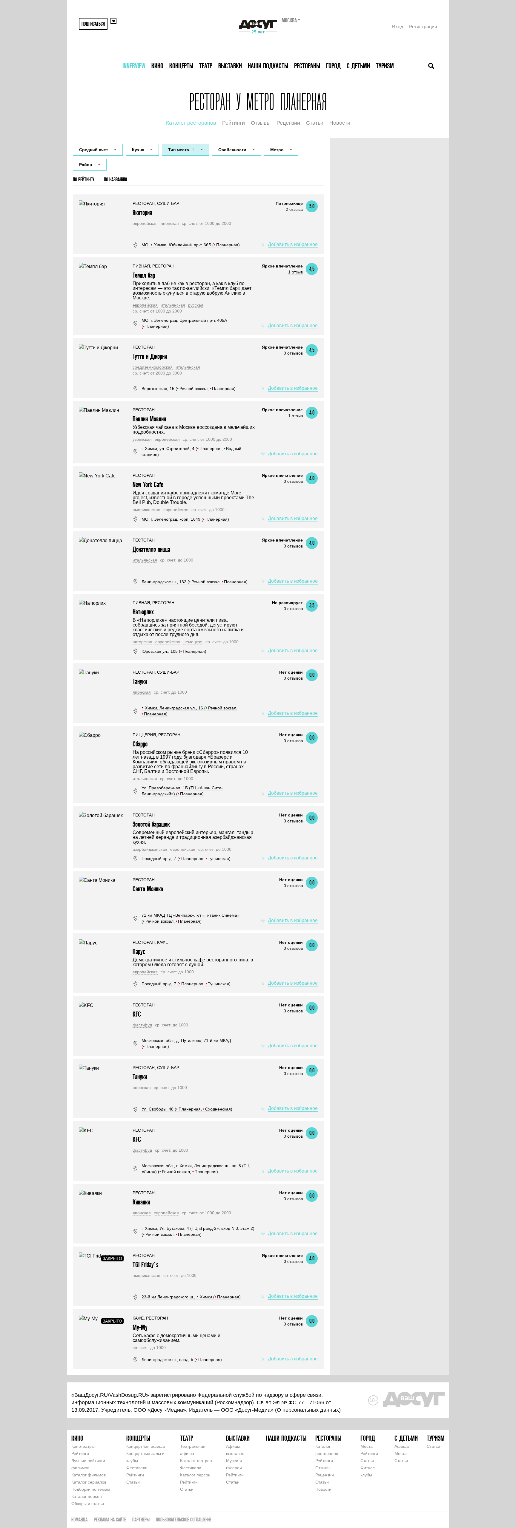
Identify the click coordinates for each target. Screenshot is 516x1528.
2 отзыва (294, 209)
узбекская (142, 439)
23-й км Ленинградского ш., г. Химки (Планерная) (191, 1297)
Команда (79, 1519)
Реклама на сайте (110, 1519)
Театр (205, 65)
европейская (145, 223)
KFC (137, 1014)
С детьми (358, 65)
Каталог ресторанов (191, 123)
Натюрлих (143, 611)
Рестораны (307, 65)
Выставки (230, 65)
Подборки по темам (90, 1489)
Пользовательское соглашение (183, 1519)
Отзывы (261, 123)
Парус (139, 951)
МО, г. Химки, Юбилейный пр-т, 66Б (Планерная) (191, 244)
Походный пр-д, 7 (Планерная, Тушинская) (186, 858)
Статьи (314, 123)
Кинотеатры (83, 1446)
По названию (115, 179)
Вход (397, 26)
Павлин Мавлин (149, 419)
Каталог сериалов (88, 1482)
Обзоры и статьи (87, 1503)
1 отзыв (295, 272)
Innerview (133, 65)
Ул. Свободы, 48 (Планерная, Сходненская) (187, 1109)
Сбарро (140, 744)
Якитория (142, 212)
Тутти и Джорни (150, 356)
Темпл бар (144, 275)
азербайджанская (150, 849)
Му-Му (140, 1327)
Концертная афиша (145, 1446)
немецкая (192, 641)
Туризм (385, 65)
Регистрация (423, 26)
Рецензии (288, 123)
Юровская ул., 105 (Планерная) (174, 651)
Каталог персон (86, 1496)
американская (146, 509)
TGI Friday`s (146, 1264)
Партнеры (141, 1519)
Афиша (401, 1446)
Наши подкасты (268, 65)
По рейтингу (83, 179)
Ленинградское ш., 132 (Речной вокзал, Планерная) (195, 581)
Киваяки (141, 1202)
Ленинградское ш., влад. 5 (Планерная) (182, 1359)
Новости (339, 123)
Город (333, 65)
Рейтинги (233, 123)
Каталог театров (196, 1460)
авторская (142, 641)
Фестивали (137, 1467)
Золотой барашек (151, 824)
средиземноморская (153, 367)
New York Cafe (148, 484)
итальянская (173, 305)
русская (195, 305)
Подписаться (93, 24)
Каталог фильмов (88, 1475)
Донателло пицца (151, 549)
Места (366, 1446)
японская (170, 223)
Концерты (181, 65)
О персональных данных (308, 1410)
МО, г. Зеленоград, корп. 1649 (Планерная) (185, 519)
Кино (157, 65)
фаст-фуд (142, 1025)
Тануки (140, 681)
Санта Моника (148, 889)
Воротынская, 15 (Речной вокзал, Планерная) (189, 388)
